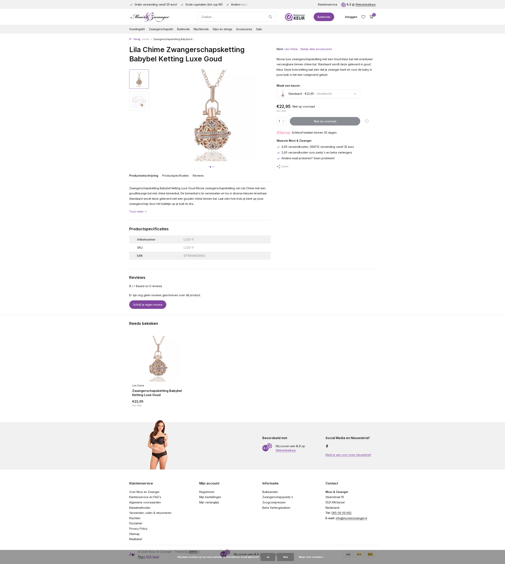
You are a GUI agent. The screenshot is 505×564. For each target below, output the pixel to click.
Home (145, 39)
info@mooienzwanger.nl (351, 518)
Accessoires (244, 29)
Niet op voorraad (325, 121)
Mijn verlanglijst (209, 502)
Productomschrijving (143, 175)
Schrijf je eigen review (147, 304)
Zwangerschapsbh (161, 29)
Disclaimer (135, 523)
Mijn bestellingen (210, 497)
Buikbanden (270, 492)
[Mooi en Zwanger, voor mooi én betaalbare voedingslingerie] (158, 17)
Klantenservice (327, 4)
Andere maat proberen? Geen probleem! (308, 158)
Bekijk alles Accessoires (316, 49)
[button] (210, 167)
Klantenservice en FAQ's (145, 497)
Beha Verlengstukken (276, 507)
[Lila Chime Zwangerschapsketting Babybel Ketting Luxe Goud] (157, 359)
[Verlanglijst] (363, 17)
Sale (259, 29)
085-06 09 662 (341, 512)
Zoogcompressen (274, 502)
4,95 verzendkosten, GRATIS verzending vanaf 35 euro (317, 146)
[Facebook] (327, 446)
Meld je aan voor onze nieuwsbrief (348, 454)
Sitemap (134, 534)
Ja (268, 557)
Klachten (134, 518)
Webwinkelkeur (365, 4)
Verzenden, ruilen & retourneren (150, 512)
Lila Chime (291, 49)
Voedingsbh (137, 29)
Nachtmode (201, 29)
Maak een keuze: (288, 85)
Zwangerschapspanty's (277, 497)
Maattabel (135, 539)
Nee (285, 557)
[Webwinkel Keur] (295, 17)
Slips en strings (222, 29)
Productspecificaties (175, 175)
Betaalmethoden (140, 507)
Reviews (198, 175)
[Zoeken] (270, 17)
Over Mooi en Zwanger (144, 492)
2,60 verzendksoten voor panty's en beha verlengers (316, 152)
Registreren (206, 492)
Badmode (324, 17)
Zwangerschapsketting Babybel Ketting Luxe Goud (157, 393)
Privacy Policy (138, 528)
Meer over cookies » (311, 557)
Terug (136, 39)
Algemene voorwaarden (145, 502)
